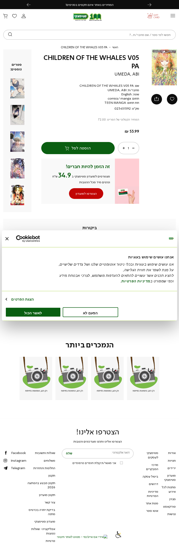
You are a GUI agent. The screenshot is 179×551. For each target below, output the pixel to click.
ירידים (172, 468)
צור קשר (50, 502)
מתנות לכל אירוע (169, 489)
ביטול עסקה (150, 476)
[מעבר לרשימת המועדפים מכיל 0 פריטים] (14, 16)
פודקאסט (169, 506)
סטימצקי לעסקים (152, 455)
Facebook (18, 453)
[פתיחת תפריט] (173, 17)
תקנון (51, 475)
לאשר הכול (33, 313)
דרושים (153, 484)
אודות (172, 453)
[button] (23, 16)
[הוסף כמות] (124, 148)
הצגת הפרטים (22, 299)
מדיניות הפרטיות (152, 493)
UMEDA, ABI (126, 74)
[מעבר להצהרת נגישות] (118, 537)
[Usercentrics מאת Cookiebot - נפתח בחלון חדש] (36, 238)
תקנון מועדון (47, 495)
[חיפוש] (10, 35)
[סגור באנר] (7, 238)
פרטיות (50, 541)
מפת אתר (152, 503)
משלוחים (49, 460)
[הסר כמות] (133, 148)
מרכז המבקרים (152, 467)
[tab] (89, 228)
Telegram (18, 468)
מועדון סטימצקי (170, 477)
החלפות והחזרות (44, 468)
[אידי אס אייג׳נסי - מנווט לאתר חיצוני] (82, 537)
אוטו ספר (152, 511)
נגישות (171, 514)
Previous (31, 4)
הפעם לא (90, 313)
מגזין (172, 499)
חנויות (172, 460)
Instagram (18, 460)
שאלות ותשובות (45, 453)
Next (151, 4)
